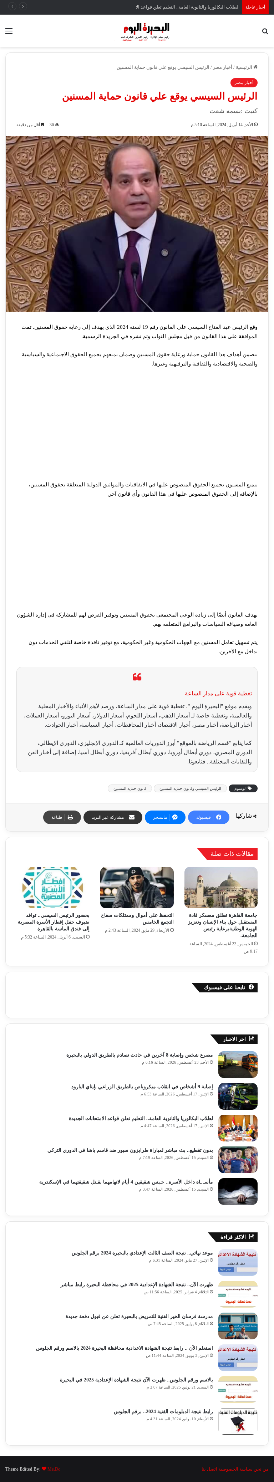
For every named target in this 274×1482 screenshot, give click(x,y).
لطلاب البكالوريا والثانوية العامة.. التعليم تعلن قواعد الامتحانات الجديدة (171, 7)
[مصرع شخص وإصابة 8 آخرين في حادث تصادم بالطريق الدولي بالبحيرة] (238, 1064)
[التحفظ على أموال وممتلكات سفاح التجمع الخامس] (136, 887)
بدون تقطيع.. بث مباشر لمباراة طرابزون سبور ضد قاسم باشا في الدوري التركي (130, 1150)
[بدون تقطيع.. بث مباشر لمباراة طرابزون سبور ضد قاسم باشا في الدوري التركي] (238, 1159)
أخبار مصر (222, 67)
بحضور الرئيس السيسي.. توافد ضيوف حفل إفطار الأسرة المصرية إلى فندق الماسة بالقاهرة (54, 922)
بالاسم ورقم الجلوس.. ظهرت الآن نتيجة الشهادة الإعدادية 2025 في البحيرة (136, 1380)
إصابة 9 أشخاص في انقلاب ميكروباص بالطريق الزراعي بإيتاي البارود (142, 1086)
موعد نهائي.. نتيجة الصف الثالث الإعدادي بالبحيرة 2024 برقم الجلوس (142, 1253)
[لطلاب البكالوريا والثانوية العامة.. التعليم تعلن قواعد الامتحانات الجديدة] (238, 1128)
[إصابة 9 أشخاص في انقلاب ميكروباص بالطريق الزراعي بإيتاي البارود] (238, 1096)
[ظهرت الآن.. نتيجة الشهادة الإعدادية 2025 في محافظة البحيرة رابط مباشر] (238, 1294)
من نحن (261, 1469)
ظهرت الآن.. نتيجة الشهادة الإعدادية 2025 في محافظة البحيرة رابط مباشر (137, 1284)
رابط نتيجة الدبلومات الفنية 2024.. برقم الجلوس (162, 1411)
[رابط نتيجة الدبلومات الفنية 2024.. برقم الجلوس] (238, 1421)
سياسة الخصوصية (235, 1469)
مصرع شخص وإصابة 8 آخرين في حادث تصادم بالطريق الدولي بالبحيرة (139, 1055)
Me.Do (54, 1469)
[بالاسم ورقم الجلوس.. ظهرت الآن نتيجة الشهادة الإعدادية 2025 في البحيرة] (238, 1389)
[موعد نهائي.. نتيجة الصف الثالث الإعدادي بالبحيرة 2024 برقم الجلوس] (238, 1262)
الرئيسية (244, 67)
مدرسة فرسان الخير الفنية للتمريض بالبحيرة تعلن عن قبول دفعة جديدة (139, 1316)
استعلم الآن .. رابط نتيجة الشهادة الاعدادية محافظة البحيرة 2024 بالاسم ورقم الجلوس (124, 1348)
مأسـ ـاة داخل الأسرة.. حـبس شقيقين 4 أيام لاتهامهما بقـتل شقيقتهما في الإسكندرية (126, 1182)
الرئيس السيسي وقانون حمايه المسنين (190, 788)
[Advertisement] (137, 427)
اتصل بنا (209, 1469)
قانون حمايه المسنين (129, 788)
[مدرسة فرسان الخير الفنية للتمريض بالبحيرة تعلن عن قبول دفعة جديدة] (238, 1326)
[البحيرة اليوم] (137, 31)
